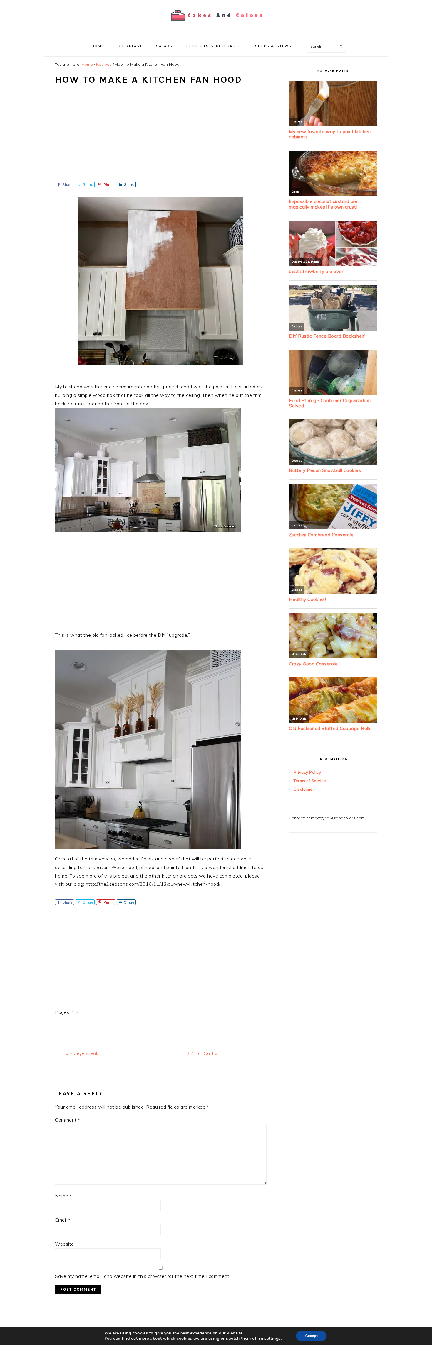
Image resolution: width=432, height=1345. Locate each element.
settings (272, 1338)
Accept (311, 1336)
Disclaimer (304, 789)
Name (63, 1196)
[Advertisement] (161, 137)
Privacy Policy (307, 772)
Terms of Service (310, 780)
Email (63, 1220)
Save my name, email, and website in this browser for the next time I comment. (142, 1276)
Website (64, 1244)
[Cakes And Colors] (216, 24)
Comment (67, 1120)
